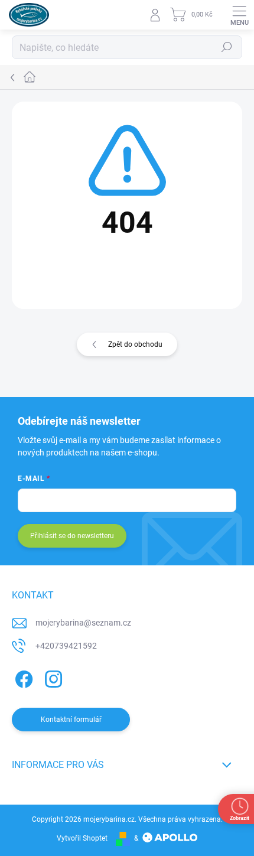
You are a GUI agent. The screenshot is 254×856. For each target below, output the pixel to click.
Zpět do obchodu (135, 344)
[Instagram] (51, 677)
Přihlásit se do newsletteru (72, 536)
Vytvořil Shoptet (82, 838)
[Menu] (239, 15)
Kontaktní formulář (71, 719)
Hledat (226, 47)
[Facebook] (22, 677)
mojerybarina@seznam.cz (83, 622)
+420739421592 (66, 645)
